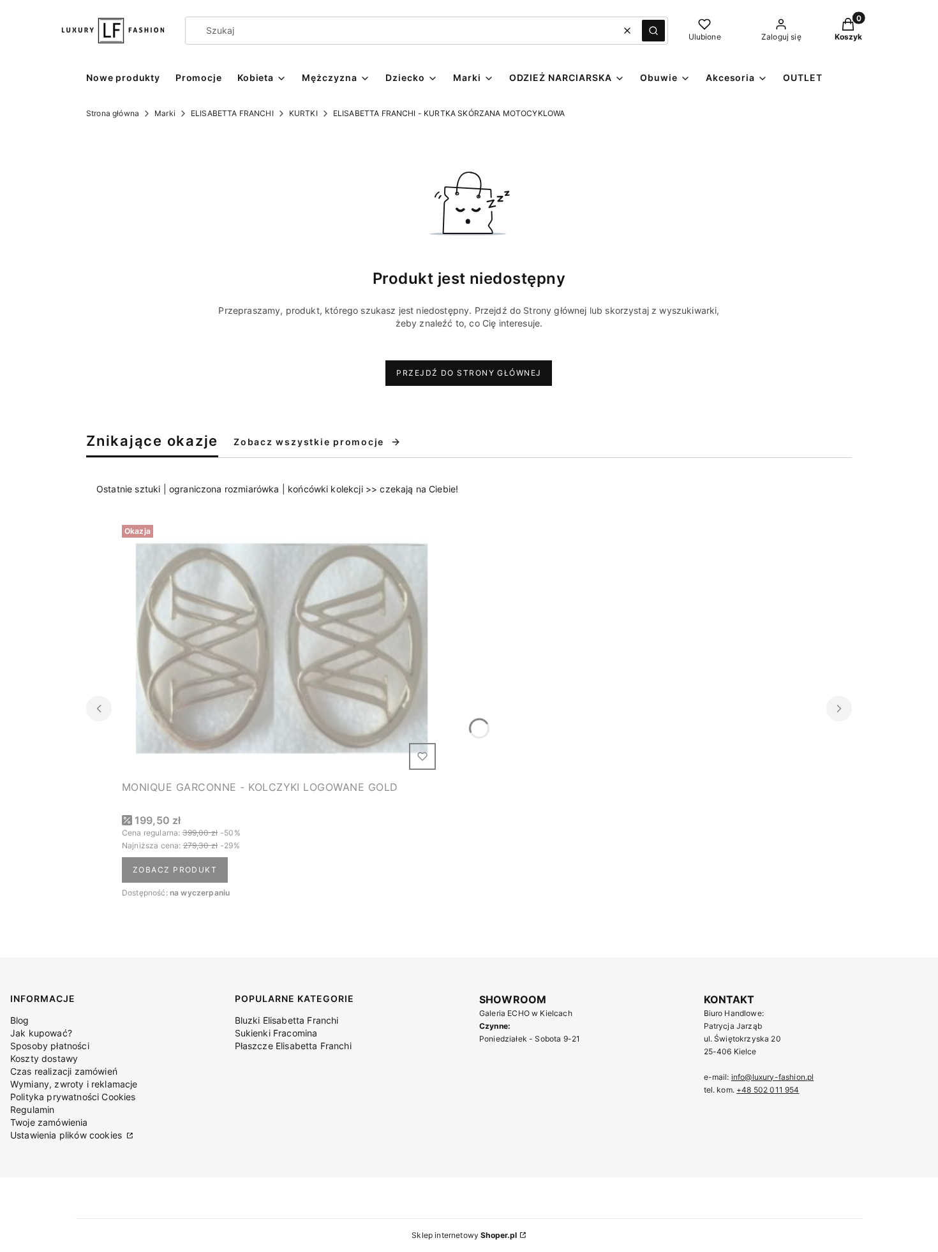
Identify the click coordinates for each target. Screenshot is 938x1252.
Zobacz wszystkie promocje (309, 441)
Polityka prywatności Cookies (72, 1096)
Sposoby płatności (49, 1045)
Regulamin (32, 1109)
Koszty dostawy (44, 1058)
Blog (19, 1020)
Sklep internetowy (464, 1235)
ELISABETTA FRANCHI (232, 113)
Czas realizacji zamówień (63, 1071)
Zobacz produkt (175, 869)
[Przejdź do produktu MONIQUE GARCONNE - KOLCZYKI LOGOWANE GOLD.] (281, 647)
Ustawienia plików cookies (67, 1135)
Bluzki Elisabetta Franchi (287, 1020)
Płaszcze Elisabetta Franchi (293, 1045)
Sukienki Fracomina (276, 1032)
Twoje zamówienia (49, 1122)
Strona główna (112, 113)
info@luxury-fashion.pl (772, 1077)
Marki (164, 113)
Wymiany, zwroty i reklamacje (73, 1084)
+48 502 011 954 (767, 1089)
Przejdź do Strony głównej (468, 373)
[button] (653, 30)
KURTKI (303, 113)
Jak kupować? (41, 1032)
